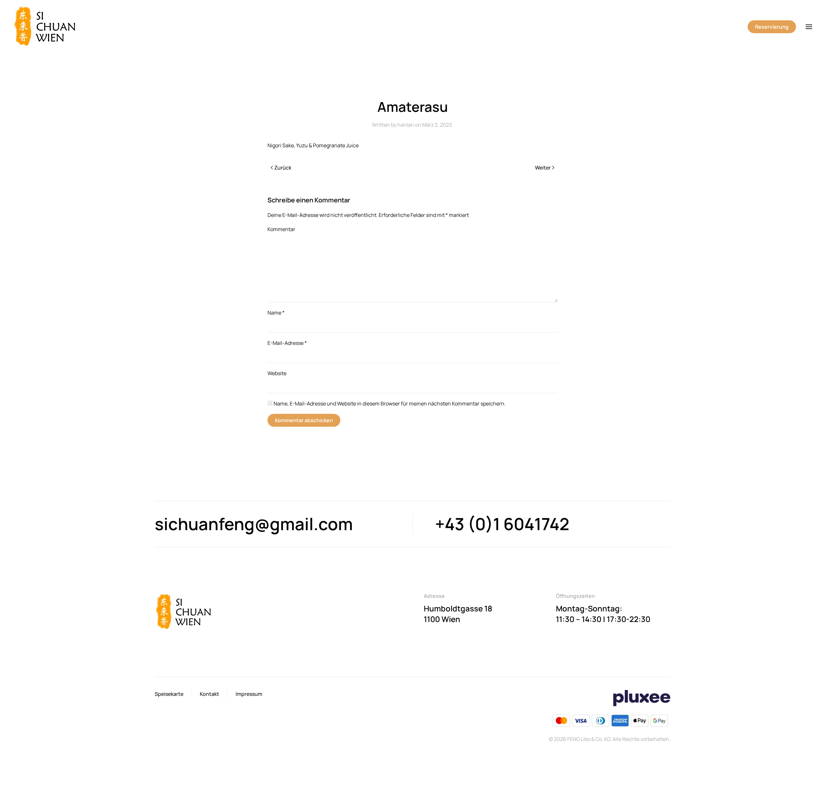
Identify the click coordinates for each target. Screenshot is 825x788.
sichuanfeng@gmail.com (254, 523)
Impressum (249, 693)
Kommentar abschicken (304, 420)
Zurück (282, 167)
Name (276, 312)
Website (276, 373)
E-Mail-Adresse (287, 342)
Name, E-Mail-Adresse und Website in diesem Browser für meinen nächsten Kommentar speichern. (389, 403)
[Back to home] (46, 27)
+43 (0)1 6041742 (502, 523)
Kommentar (281, 229)
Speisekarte (169, 693)
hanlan (405, 124)
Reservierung (772, 26)
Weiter (543, 167)
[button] (809, 26)
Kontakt (209, 693)
